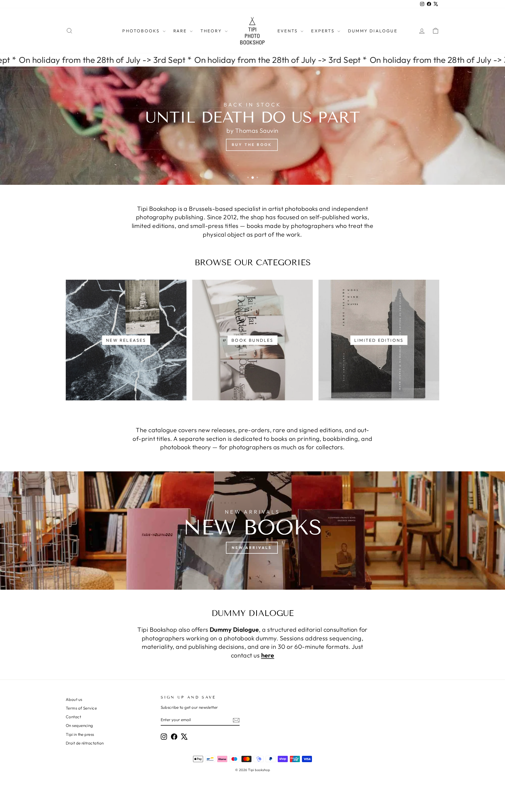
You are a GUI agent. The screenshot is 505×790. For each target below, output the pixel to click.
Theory (212, 30)
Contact (73, 716)
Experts (323, 30)
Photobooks (141, 30)
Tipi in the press (80, 734)
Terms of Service (81, 708)
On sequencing (79, 725)
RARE (181, 30)
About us (74, 699)
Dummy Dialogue (372, 30)
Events (288, 30)
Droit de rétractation (85, 743)
